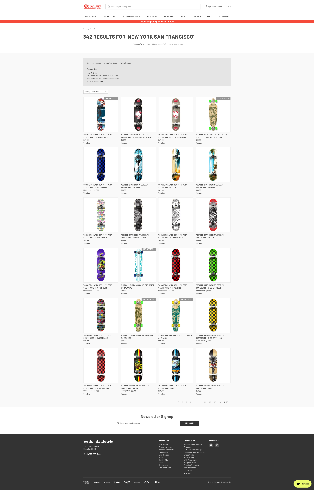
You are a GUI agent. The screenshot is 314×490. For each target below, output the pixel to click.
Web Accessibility (190, 460)
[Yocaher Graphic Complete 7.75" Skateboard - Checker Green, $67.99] (213, 265)
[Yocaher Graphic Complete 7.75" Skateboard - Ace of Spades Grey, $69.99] (176, 115)
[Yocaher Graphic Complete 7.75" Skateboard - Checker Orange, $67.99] (101, 365)
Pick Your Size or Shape (193, 450)
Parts (209, 16)
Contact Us (188, 470)
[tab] (138, 44)
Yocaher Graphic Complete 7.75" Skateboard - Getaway (210, 186)
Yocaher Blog (189, 457)
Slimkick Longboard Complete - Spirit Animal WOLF (175, 336)
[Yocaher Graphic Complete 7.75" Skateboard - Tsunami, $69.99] (138, 165)
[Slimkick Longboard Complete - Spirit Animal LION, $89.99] (138, 315)
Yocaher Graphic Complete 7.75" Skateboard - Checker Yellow (210, 336)
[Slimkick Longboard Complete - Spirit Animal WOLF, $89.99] (176, 315)
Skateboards (168, 16)
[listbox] (99, 91)
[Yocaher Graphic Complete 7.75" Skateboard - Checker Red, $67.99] (176, 265)
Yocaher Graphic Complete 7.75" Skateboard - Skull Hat (210, 236)
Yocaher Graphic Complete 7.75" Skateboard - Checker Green (210, 286)
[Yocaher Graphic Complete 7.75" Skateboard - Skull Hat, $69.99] (213, 215)
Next (226, 402)
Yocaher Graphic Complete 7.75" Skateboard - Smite (210, 387)
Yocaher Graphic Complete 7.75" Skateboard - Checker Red (172, 286)
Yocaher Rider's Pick (131, 16)
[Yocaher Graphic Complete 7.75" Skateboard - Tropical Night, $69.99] (101, 115)
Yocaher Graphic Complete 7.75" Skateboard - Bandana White (172, 236)
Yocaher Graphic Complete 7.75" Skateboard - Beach (172, 186)
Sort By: (87, 92)
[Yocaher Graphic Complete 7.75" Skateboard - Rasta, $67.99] (138, 365)
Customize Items (109, 16)
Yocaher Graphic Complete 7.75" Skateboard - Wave (172, 387)
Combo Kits (196, 16)
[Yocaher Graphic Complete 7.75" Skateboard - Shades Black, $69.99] (101, 315)
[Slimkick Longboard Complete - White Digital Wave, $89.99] (138, 265)
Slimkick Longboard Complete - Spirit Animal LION (137, 336)
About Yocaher (190, 468)
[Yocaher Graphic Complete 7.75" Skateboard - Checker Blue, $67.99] (101, 165)
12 (210, 402)
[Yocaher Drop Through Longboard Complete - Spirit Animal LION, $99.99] (213, 115)
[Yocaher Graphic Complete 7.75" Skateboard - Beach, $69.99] (176, 165)
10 (200, 402)
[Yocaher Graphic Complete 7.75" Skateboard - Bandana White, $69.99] (176, 215)
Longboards (151, 16)
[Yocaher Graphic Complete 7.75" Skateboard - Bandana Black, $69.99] (138, 215)
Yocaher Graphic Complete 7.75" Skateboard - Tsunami (135, 186)
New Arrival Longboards (108, 76)
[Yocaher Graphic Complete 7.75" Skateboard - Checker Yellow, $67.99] (213, 315)
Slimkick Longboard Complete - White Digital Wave (137, 286)
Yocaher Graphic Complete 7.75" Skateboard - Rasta (135, 387)
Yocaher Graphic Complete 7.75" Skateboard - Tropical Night (97, 136)
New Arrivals (90, 16)
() (229, 7)
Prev (177, 402)
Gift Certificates (165, 468)
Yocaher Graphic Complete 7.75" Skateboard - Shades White (97, 236)
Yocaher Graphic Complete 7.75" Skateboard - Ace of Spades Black (136, 136)
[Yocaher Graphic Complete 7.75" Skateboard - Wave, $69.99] (176, 365)
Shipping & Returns (191, 465)
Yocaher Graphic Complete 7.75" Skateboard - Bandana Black (135, 236)
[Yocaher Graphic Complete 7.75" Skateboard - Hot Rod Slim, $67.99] (101, 265)
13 (215, 402)
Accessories (224, 16)
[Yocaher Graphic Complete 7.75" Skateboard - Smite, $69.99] (213, 365)
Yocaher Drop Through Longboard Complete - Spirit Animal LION (211, 136)
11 (205, 402)
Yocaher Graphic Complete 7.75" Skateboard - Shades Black (97, 336)
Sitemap (187, 473)
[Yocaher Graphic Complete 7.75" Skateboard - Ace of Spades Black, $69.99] (138, 115)
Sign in (210, 7)
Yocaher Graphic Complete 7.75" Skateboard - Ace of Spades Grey (172, 136)
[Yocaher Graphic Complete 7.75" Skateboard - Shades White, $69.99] (101, 215)
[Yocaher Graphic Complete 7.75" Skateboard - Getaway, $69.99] (213, 165)
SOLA (183, 16)
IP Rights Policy (190, 463)
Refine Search (125, 63)
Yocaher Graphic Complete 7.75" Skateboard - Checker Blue (97, 186)
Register (218, 7)
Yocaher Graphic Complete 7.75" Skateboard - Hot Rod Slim (97, 286)
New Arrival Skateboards (109, 79)
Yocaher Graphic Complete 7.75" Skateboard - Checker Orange (97, 387)
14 (220, 402)
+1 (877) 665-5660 (93, 454)
